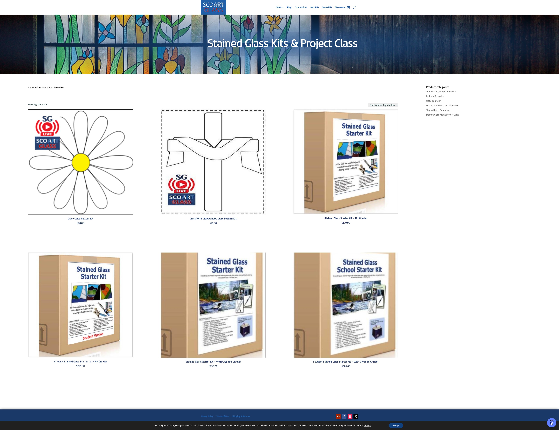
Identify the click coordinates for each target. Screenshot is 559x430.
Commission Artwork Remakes (441, 91)
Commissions (301, 7)
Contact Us (327, 7)
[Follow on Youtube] (338, 416)
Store (278, 7)
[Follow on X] (355, 416)
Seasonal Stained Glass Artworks (442, 105)
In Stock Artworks (435, 96)
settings (367, 425)
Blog (289, 7)
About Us (315, 7)
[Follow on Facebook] (344, 416)
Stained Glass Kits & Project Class (442, 114)
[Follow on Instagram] (350, 416)
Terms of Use (222, 416)
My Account (340, 7)
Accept (396, 425)
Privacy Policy (207, 416)
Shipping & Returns (241, 416)
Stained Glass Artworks (437, 110)
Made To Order (433, 100)
